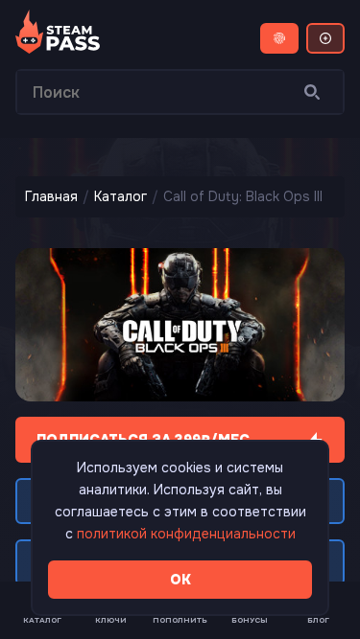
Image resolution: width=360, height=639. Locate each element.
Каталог (120, 196)
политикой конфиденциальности (186, 533)
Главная (51, 196)
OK (180, 579)
